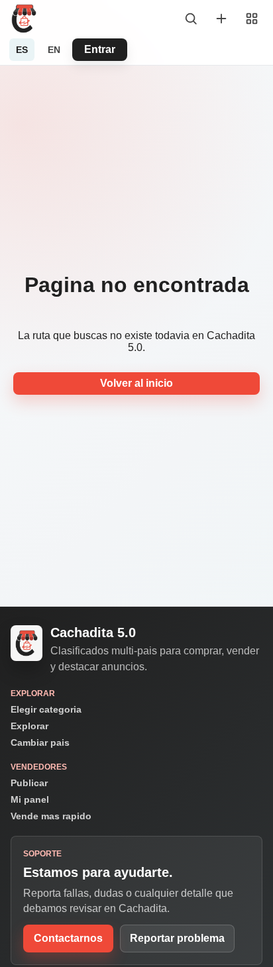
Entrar (99, 49)
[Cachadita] (23, 18)
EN (54, 49)
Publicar (29, 783)
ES (22, 49)
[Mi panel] (252, 18)
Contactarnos (68, 938)
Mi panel (30, 799)
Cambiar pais (40, 742)
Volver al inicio (136, 383)
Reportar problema (177, 938)
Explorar (29, 726)
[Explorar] (191, 18)
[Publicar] (221, 18)
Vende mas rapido (51, 816)
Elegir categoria (46, 709)
